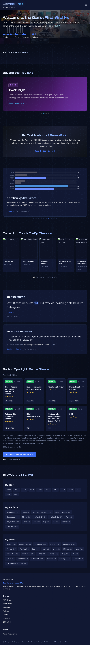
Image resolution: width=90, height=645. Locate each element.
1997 (15, 494)
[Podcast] (41, 113)
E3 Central (7, 622)
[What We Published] (54, 218)
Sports (51, 559)
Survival (78, 559)
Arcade (55, 544)
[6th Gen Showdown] (43, 218)
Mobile (26, 517)
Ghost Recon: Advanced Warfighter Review (11, 390)
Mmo (79, 549)
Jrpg (56, 549)
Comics (5, 615)
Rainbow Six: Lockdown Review (10, 416)
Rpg (65, 554)
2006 (24, 490)
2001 (63, 490)
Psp (46, 522)
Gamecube (13, 517)
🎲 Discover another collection (45, 277)
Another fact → (12, 316)
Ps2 (26, 522)
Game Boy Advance (41, 512)
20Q (71, 414)
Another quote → (30, 349)
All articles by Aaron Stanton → (20, 454)
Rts (75, 554)
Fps (35, 549)
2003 (47, 490)
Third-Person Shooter (16, 563)
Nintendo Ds (56, 517)
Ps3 (37, 522)
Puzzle (41, 554)
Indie (46, 549)
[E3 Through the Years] (48, 218)
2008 (9, 490)
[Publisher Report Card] (36, 218)
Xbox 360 (12, 526)
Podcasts (6, 618)
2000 (71, 490)
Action (11, 544)
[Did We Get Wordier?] (49, 218)
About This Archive (10, 634)
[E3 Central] (48, 113)
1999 (78, 490)
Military (67, 549)
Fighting (24, 549)
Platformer (27, 554)
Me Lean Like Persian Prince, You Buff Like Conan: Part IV (54, 417)
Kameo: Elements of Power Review (34, 388)
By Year (9, 484)
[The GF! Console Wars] (33, 218)
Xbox (66, 522)
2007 (16, 490)
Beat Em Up (69, 544)
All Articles (7, 600)
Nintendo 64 (40, 517)
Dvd (26, 512)
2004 (40, 490)
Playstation (13, 522)
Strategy (64, 559)
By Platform (11, 507)
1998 (8, 494)
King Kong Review (56, 387)
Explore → (10, 211)
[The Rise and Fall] (40, 218)
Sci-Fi (10, 559)
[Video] (46, 113)
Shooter (23, 559)
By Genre (10, 539)
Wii (55, 522)
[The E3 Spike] (51, 218)
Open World (12, 554)
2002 (55, 490)
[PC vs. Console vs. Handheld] (56, 218)
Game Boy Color (63, 512)
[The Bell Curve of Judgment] (38, 218)
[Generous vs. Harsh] (46, 218)
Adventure (40, 544)
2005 (32, 490)
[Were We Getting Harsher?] (35, 218)
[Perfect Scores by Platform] (53, 218)
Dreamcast (13, 512)
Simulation (37, 559)
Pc (69, 517)
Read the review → (14, 349)
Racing (53, 554)
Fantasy (11, 549)
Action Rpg (25, 544)
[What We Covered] (41, 218)
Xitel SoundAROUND (33, 415)
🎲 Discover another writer (13, 459)
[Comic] (44, 113)
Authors (6, 611)
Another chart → (23, 211)
